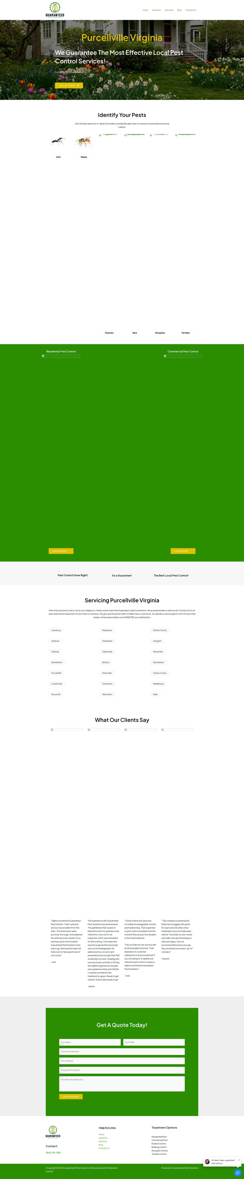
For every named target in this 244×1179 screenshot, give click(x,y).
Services (169, 10)
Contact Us (191, 10)
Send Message (71, 1096)
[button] (69, 85)
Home (145, 10)
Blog (179, 10)
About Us (156, 10)
